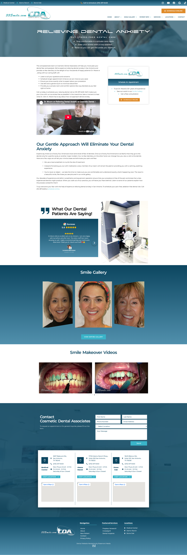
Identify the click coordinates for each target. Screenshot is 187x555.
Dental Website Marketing (86, 551)
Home (109, 17)
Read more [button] (69, 254)
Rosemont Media (104, 551)
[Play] (65, 385)
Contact (181, 17)
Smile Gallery (129, 17)
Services (157, 17)
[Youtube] (168, 3)
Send (139, 450)
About (117, 17)
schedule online (53, 189)
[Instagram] (163, 3)
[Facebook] (174, 3)
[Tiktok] (185, 3)
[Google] (179, 3)
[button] (44, 249)
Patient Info (144, 17)
